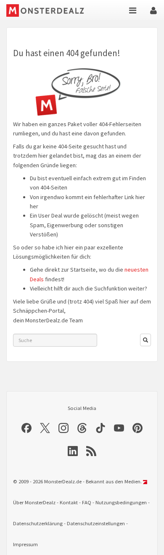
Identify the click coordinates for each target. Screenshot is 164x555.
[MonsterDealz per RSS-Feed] (91, 451)
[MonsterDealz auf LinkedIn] (72, 451)
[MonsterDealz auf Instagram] (63, 428)
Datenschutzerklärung (38, 523)
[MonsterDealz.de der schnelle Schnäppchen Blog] (47, 10)
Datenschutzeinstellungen (96, 523)
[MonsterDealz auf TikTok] (100, 428)
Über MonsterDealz (34, 502)
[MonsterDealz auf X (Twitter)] (45, 428)
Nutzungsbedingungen (121, 502)
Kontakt (69, 502)
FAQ (86, 502)
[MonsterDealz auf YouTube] (119, 428)
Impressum (25, 544)
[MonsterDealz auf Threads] (82, 428)
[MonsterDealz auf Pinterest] (137, 428)
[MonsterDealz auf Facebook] (26, 428)
